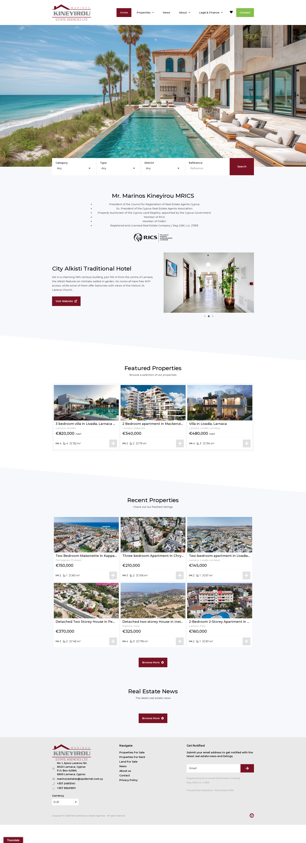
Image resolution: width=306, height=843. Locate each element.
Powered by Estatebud (200, 790)
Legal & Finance (209, 12)
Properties (144, 12)
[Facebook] (252, 815)
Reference (195, 162)
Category (62, 162)
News (166, 12)
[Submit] (247, 768)
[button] (74, 168)
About (183, 12)
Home (124, 12)
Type (103, 162)
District (149, 162)
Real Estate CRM (224, 790)
